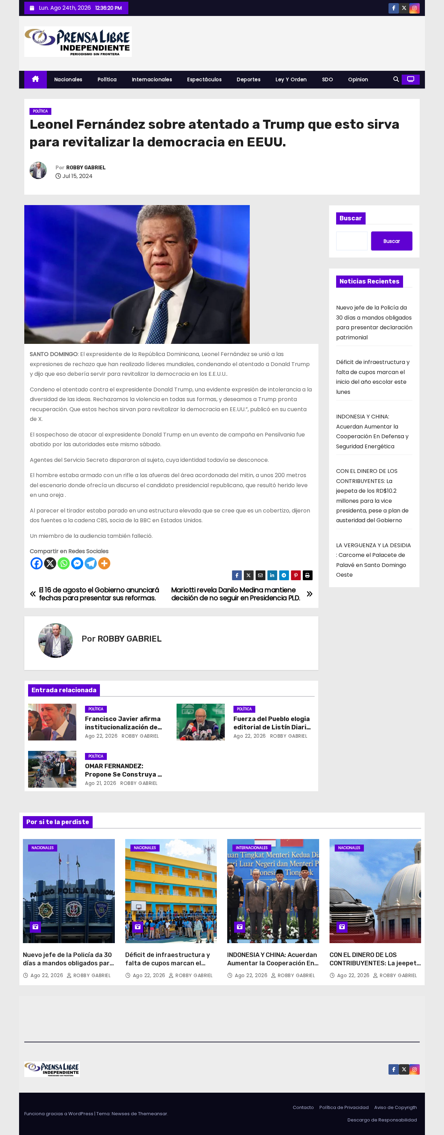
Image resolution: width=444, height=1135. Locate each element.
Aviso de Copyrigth (395, 1107)
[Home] (35, 79)
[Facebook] (37, 563)
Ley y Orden (291, 79)
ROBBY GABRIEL (86, 168)
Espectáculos (204, 79)
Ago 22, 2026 (101, 735)
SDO (327, 79)
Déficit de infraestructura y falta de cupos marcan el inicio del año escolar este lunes (167, 967)
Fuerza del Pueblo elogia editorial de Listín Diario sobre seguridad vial (271, 727)
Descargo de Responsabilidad (382, 1120)
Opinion (358, 79)
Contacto (303, 1107)
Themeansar (152, 1113)
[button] (396, 79)
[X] (50, 563)
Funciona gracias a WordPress (59, 1113)
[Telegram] (91, 563)
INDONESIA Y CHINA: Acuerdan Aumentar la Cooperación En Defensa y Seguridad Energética (272, 967)
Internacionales (152, 79)
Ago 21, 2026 (100, 783)
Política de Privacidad (344, 1107)
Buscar (351, 218)
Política (107, 79)
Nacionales (68, 79)
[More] (104, 563)
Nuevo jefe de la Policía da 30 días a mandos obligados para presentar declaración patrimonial (68, 967)
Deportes (249, 79)
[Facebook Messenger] (77, 563)
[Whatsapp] (64, 563)
